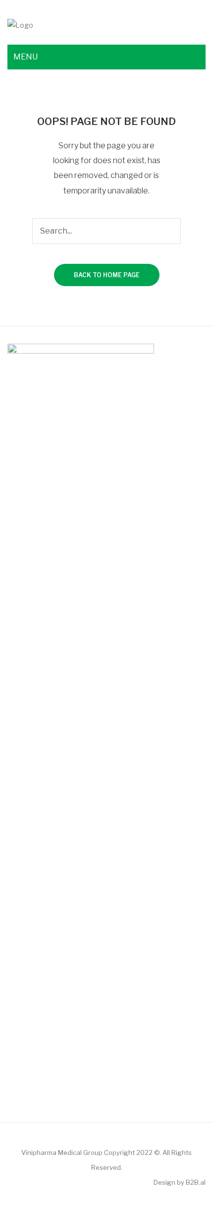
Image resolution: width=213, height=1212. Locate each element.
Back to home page (107, 275)
